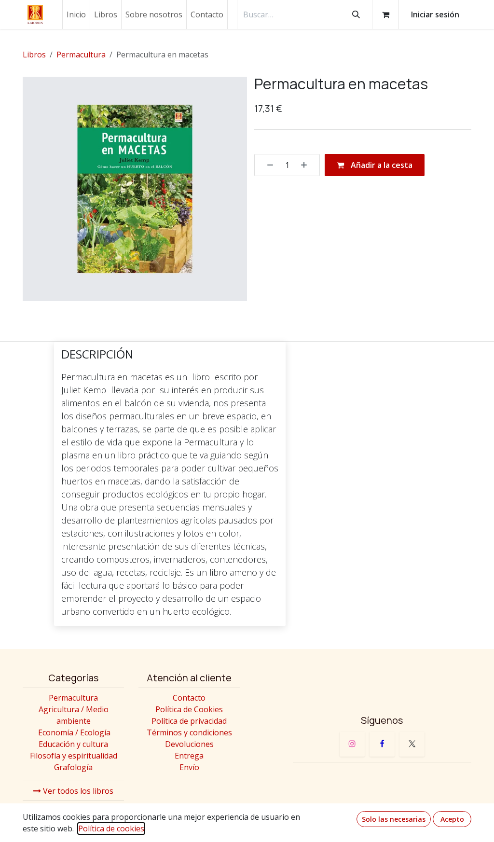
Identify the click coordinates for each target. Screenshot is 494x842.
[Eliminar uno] (267, 165)
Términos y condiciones (189, 732)
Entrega (189, 755)
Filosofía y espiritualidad (73, 755)
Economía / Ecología (74, 732)
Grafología (73, 767)
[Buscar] (356, 14)
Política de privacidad (189, 721)
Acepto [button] (452, 819)
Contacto (189, 697)
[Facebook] (382, 744)
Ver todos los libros (77, 791)
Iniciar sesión (435, 14)
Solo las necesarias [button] (393, 819)
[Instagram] (352, 744)
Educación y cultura (73, 744)
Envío (189, 767)
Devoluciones (189, 744)
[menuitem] (76, 14)
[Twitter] (412, 744)
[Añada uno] (307, 165)
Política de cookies (111, 828)
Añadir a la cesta (380, 165)
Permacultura (81, 54)
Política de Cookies (189, 709)
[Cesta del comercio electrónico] (385, 14)
